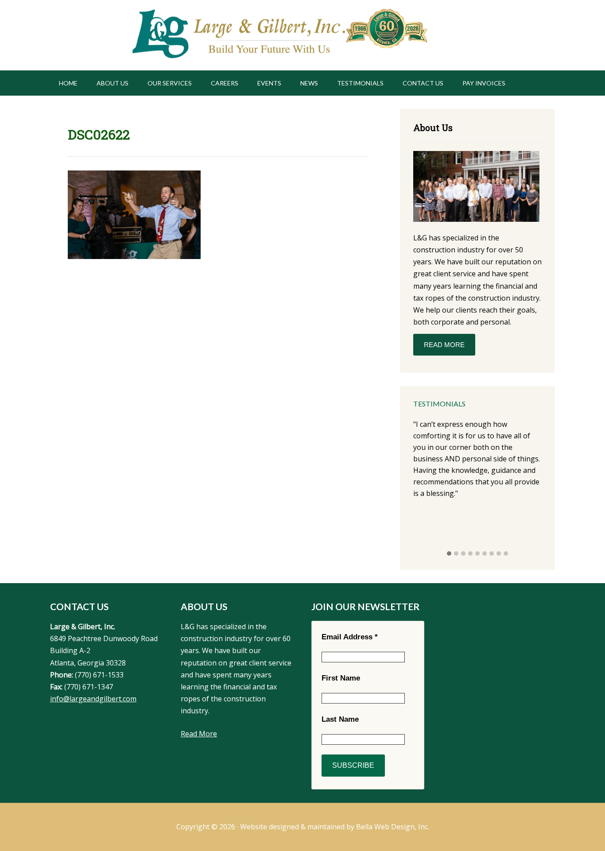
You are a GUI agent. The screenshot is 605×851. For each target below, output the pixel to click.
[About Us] (476, 188)
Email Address (350, 637)
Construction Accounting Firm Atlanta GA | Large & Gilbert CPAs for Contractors (237, 35)
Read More (444, 344)
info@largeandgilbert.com (93, 699)
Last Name (340, 719)
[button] (449, 554)
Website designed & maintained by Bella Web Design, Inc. (334, 827)
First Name (341, 678)
